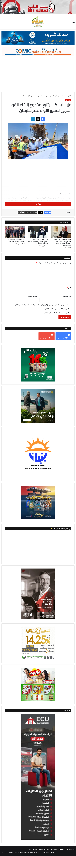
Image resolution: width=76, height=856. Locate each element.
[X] (38, 119)
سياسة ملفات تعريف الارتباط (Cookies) (18, 852)
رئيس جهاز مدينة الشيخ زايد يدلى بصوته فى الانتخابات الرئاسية (16, 240)
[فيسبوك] (43, 119)
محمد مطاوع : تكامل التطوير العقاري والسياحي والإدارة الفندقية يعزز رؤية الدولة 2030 (38, 241)
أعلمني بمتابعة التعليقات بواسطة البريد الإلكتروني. (56, 309)
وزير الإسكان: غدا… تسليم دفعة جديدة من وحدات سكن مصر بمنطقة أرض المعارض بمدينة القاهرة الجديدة (62, 242)
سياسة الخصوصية (45, 852)
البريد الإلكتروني (66, 296)
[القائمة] (74, 22)
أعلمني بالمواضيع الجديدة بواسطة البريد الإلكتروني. (56, 313)
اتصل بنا (4, 852)
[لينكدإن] (33, 119)
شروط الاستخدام (34, 852)
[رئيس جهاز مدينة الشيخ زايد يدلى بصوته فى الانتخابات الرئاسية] (15, 232)
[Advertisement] (38, 73)
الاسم (69, 288)
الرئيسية (67, 96)
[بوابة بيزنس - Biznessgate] (38, 22)
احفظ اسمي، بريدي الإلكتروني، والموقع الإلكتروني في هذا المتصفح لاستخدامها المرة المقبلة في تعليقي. (42, 305)
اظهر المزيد (38, 204)
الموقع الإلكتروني (32, 296)
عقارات (62, 96)
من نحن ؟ (53, 852)
